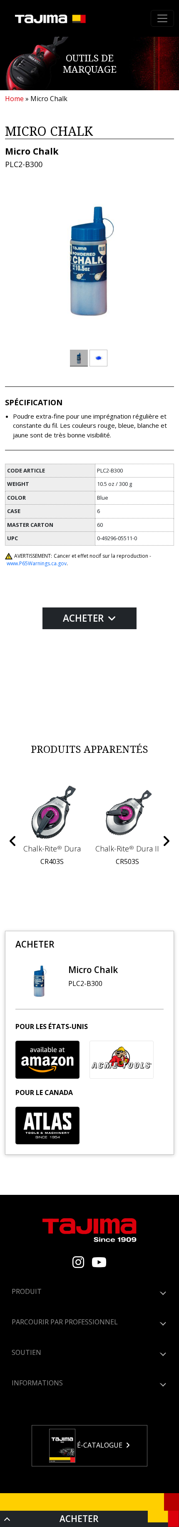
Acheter (84, 618)
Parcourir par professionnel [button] (65, 1321)
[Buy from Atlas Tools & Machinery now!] (47, 1125)
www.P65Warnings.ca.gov (37, 563)
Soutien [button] (26, 1352)
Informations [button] (37, 1382)
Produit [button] (27, 1291)
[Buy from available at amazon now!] (47, 1059)
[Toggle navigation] (162, 18)
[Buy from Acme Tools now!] (122, 1059)
